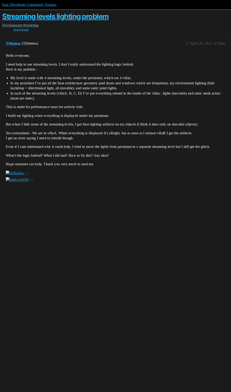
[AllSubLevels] (18, 173)
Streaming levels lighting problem (55, 16)
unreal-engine (21, 29)
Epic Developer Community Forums (29, 5)
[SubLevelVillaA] (20, 179)
